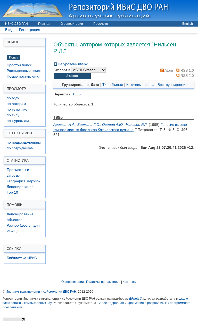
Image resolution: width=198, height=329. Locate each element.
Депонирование (20, 187)
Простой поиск (19, 65)
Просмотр (100, 24)
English (187, 24)
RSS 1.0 (186, 70)
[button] (72, 76)
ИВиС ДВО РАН (16, 24)
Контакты (130, 282)
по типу (13, 115)
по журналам (18, 121)
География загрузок (23, 181)
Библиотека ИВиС (22, 258)
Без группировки (171, 85)
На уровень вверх (73, 64)
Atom (168, 70)
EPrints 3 (135, 298)
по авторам (16, 104)
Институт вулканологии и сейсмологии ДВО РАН (41, 291)
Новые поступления (23, 76)
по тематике (17, 109)
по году (13, 98)
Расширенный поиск (24, 71)
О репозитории (72, 24)
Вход (9, 30)
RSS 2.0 (186, 75)
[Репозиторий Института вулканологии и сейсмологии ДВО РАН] (86, 10)
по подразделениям (24, 142)
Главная (44, 24)
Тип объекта (112, 85)
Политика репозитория (103, 282)
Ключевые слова (140, 85)
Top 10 (12, 192)
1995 (76, 94)
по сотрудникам (20, 148)
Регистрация (29, 30)
